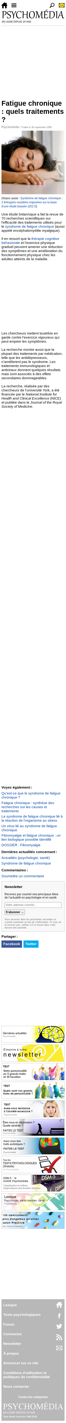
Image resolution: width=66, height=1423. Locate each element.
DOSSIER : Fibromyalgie (21, 845)
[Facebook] (59, 1317)
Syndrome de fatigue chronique (26, 863)
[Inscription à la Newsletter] (60, 7)
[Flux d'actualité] (59, 1339)
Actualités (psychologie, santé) (25, 858)
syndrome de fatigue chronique (29, 226)
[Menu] (15, 7)
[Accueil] (5, 7)
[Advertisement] (33, 61)
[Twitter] (59, 1328)
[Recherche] (50, 7)
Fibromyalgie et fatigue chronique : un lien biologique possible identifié (31, 837)
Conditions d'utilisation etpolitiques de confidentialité (26, 1375)
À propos (11, 1353)
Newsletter (12, 1344)
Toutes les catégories (33, 1397)
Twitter (30, 944)
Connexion (12, 1334)
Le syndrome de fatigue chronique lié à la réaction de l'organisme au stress (32, 818)
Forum (8, 1324)
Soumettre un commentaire (22, 876)
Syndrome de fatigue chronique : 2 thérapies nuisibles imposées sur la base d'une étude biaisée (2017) (32, 202)
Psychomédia (10, 127)
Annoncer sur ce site (20, 1363)
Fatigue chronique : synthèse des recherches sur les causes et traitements (27, 807)
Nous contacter (16, 1386)
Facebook (11, 944)
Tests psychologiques (22, 1315)
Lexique (10, 1305)
